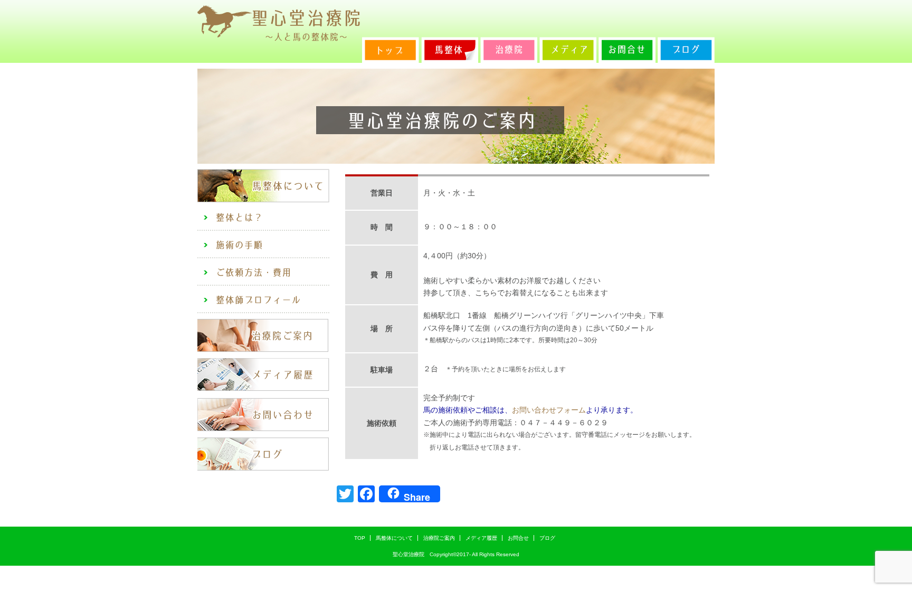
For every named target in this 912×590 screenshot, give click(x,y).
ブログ (547, 538)
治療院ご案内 (439, 538)
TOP (359, 538)
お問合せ (518, 538)
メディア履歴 (481, 538)
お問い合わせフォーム (549, 410)
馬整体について (394, 538)
